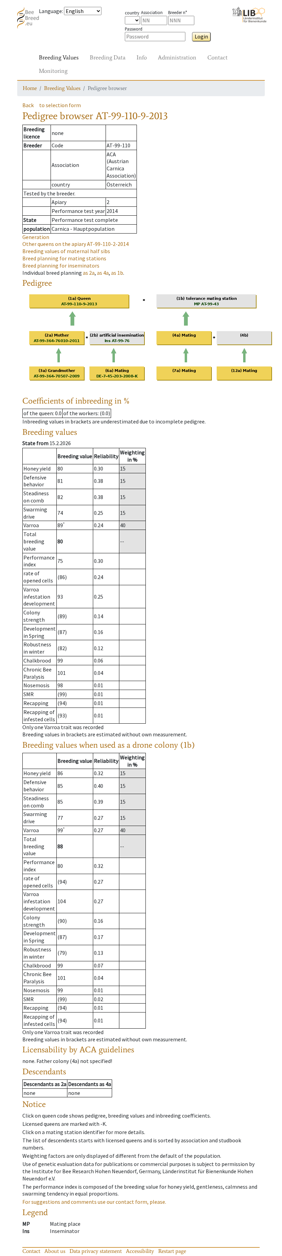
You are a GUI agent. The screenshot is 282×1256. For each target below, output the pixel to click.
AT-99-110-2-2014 (75, 243)
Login (201, 36)
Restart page (172, 1251)
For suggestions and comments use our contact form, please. (94, 1201)
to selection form (60, 105)
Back (28, 105)
